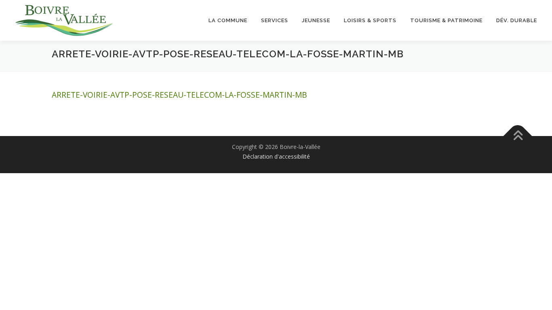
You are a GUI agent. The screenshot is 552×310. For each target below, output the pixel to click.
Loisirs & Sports (370, 20)
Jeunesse (316, 20)
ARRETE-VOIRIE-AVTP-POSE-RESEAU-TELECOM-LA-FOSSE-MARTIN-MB (179, 94)
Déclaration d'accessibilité (276, 156)
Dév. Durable (516, 20)
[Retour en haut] (518, 135)
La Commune (228, 20)
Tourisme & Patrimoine (446, 20)
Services (274, 20)
